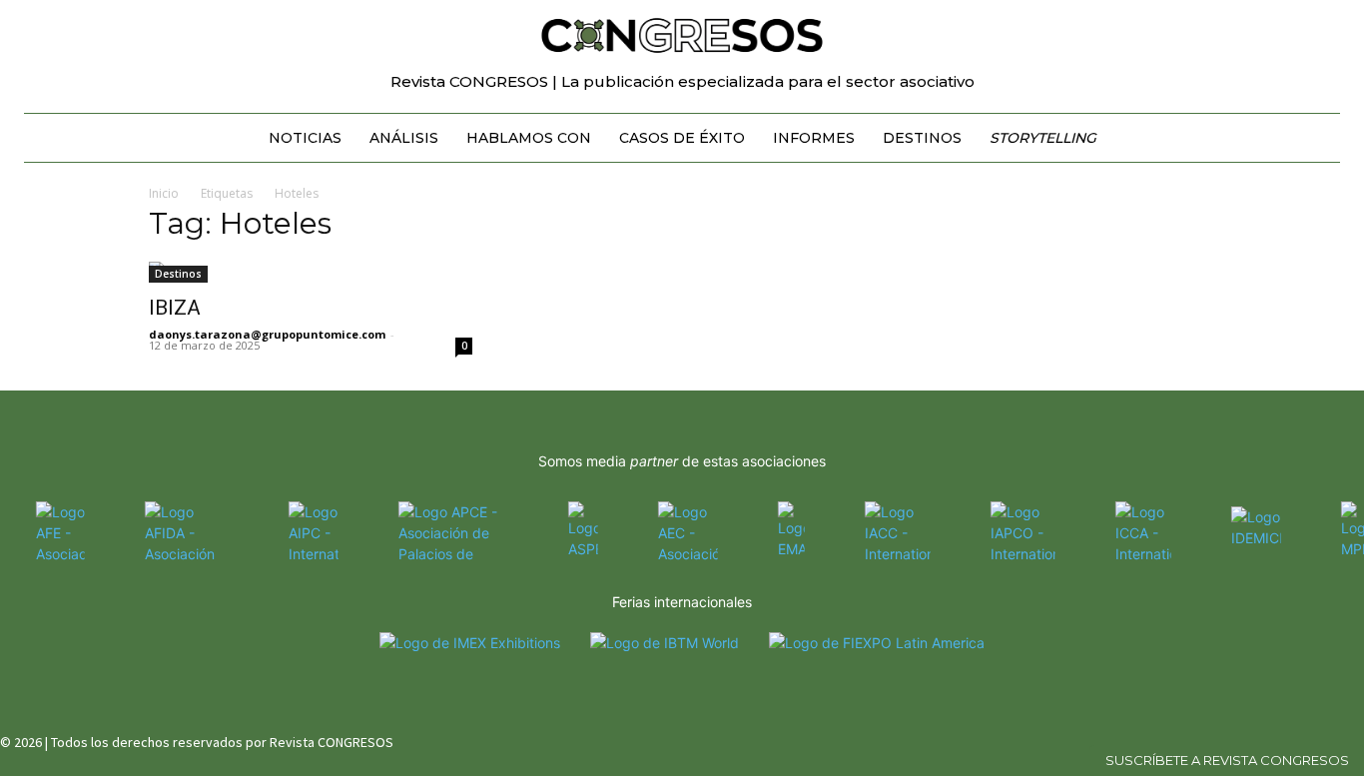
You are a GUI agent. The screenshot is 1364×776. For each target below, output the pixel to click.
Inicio (164, 193)
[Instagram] (1286, 738)
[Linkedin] (1321, 738)
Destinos (178, 274)
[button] (1316, 24)
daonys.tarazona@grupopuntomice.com (267, 334)
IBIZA (175, 308)
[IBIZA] (310, 272)
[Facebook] (1250, 738)
